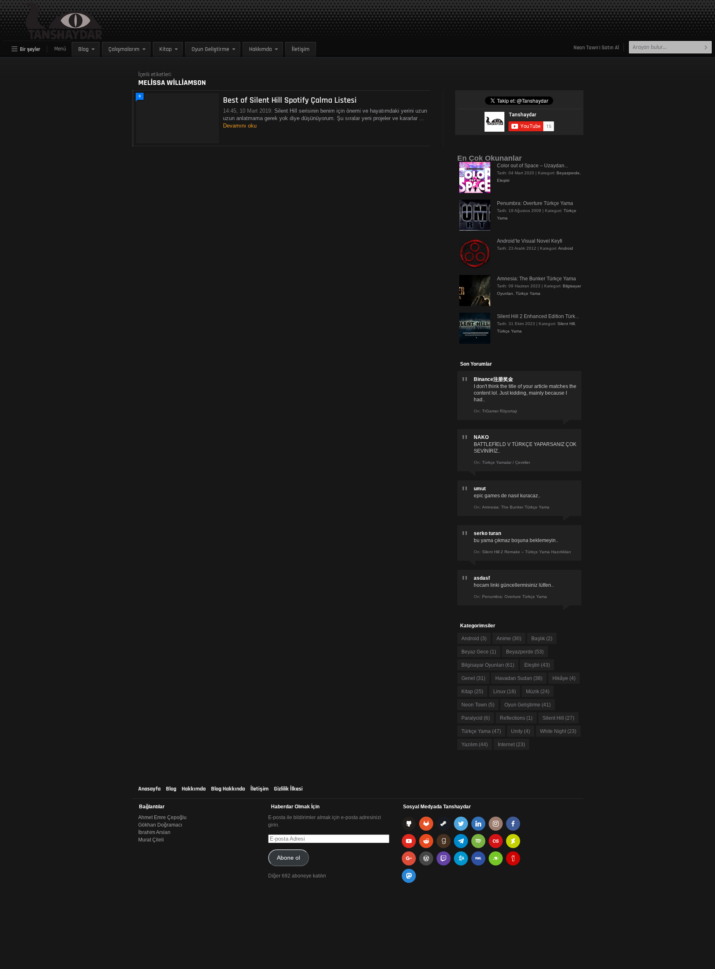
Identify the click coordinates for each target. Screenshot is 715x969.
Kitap (165, 49)
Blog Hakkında (228, 789)
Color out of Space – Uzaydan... (532, 166)
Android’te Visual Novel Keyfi (529, 241)
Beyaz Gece (478, 652)
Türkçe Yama (528, 293)
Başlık (541, 638)
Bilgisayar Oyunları (487, 665)
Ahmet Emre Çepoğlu (162, 817)
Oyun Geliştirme (210, 49)
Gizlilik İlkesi (288, 789)
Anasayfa (149, 789)
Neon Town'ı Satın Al (596, 47)
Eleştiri (503, 180)
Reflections (516, 718)
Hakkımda (260, 49)
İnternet (511, 744)
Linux (504, 691)
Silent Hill (566, 323)
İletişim (301, 49)
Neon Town (477, 705)
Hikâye (564, 678)
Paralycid (475, 718)
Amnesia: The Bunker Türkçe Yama (536, 279)
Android (565, 248)
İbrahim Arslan (154, 832)
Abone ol (288, 858)
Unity (520, 731)
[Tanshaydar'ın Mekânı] (43, 36)
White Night (558, 731)
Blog (83, 49)
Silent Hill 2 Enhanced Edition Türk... (538, 316)
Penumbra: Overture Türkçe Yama (535, 203)
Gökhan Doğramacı (160, 825)
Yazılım (474, 744)
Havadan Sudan (518, 678)
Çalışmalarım (123, 49)
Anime (509, 638)
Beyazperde (568, 173)
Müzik (537, 691)
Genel (473, 678)
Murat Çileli (151, 840)
